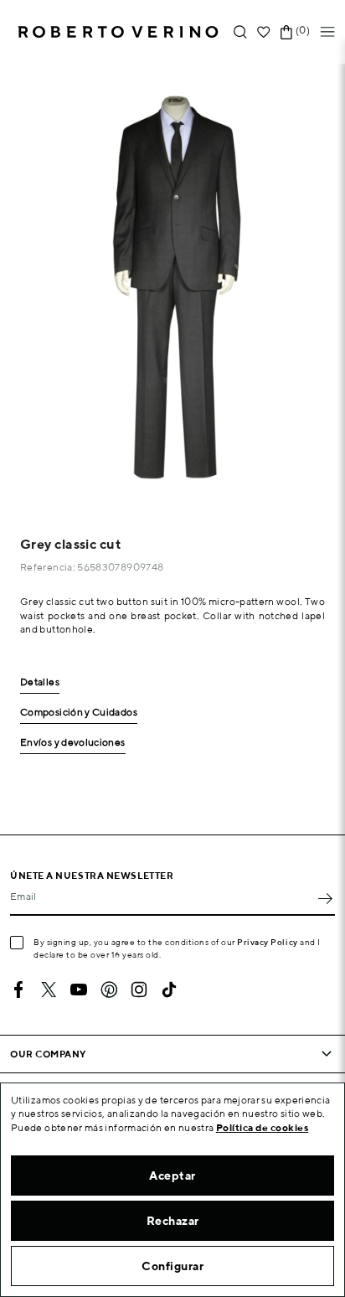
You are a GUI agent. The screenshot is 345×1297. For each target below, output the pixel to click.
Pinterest (108, 989)
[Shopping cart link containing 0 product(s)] (286, 32)
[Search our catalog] (240, 32)
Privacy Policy (267, 942)
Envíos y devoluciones (73, 742)
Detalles (39, 682)
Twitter (48, 989)
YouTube (78, 989)
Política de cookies (262, 1127)
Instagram (139, 989)
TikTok (169, 989)
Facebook (18, 989)
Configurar (172, 1266)
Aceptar (172, 1175)
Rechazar (173, 1220)
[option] (172, 284)
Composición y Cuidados (78, 712)
